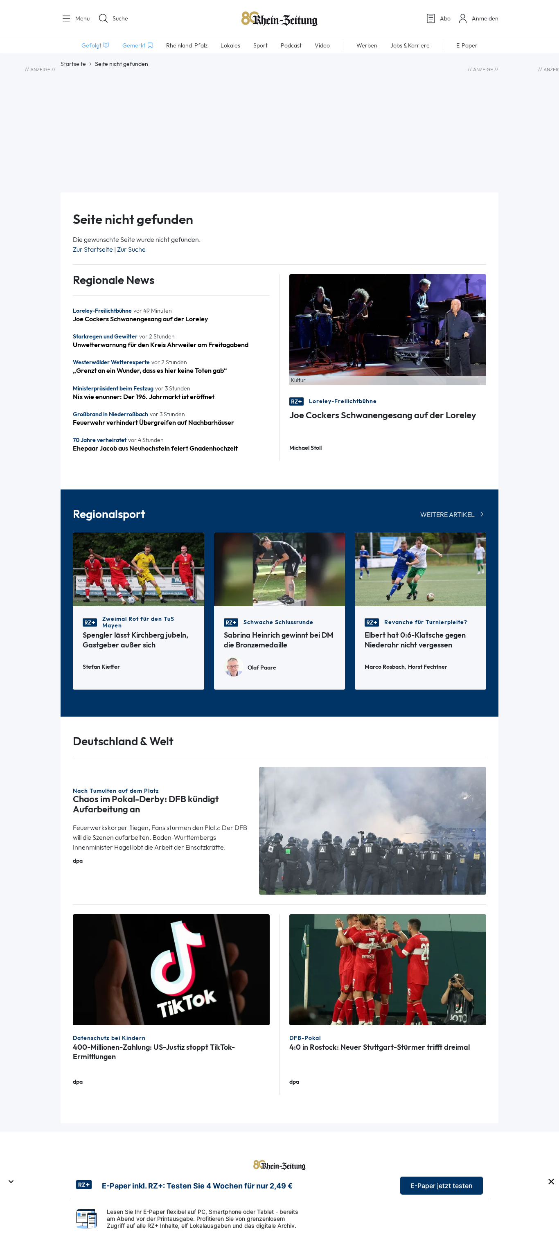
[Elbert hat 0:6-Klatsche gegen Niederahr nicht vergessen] (420, 568)
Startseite (73, 64)
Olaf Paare (262, 668)
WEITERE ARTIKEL (447, 514)
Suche (120, 18)
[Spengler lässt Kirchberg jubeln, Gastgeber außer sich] (138, 568)
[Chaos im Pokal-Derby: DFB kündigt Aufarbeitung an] (373, 830)
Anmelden (485, 18)
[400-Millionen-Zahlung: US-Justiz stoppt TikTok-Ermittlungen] (171, 969)
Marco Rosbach (385, 667)
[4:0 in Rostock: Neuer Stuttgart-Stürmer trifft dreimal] (387, 969)
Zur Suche (131, 249)
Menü (81, 18)
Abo (445, 18)
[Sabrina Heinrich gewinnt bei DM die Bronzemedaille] (279, 568)
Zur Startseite (93, 249)
